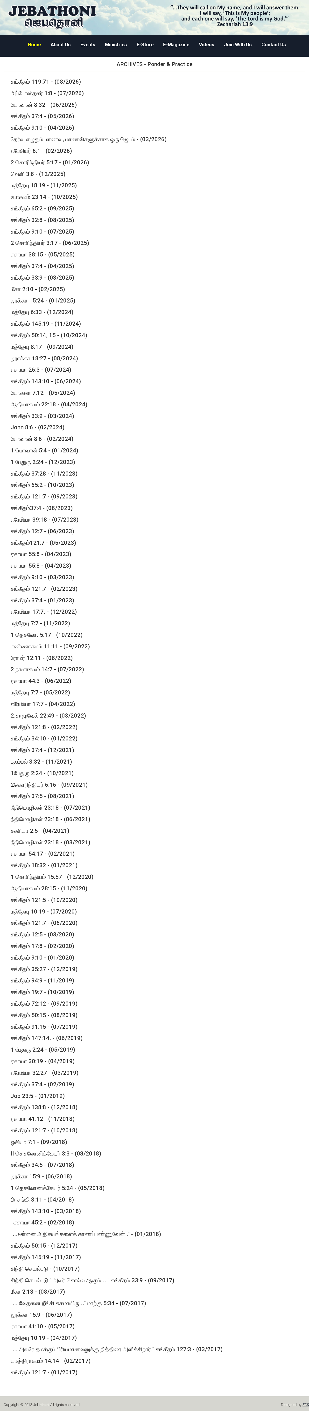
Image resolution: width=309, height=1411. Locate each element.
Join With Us (238, 44)
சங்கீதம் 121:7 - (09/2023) (44, 496)
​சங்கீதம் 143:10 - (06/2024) (46, 381)
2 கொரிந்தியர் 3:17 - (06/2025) (50, 243)
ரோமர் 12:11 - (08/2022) (42, 658)
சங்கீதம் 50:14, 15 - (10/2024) (49, 335)
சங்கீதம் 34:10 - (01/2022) (44, 738)
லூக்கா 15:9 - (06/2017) (41, 1314)
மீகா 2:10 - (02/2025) (38, 289)
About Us (60, 44)
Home (34, 44)
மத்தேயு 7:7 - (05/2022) (40, 692)
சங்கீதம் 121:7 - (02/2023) (44, 588)
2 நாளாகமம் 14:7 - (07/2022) (47, 669)
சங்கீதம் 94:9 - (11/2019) (42, 980)
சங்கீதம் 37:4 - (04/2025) (42, 266)
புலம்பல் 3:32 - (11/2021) (41, 761)
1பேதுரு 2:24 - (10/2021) (42, 773)
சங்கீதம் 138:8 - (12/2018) (44, 1107)
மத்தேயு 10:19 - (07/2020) (44, 911)
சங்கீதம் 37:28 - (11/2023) (44, 473)
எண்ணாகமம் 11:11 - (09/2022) (50, 646)
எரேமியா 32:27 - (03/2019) (44, 1072)
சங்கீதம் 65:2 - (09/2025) (42, 208)
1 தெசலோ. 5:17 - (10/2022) (47, 635)
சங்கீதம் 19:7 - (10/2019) (42, 992)
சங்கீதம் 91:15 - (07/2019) (44, 1026)
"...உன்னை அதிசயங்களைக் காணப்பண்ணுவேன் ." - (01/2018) (86, 1234)
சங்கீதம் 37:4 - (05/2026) (42, 116)
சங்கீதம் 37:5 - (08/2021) (42, 796)
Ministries (116, 44)
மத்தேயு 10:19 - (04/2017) (44, 1338)
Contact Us (273, 44)
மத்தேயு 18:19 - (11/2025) (44, 185)
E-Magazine (176, 44)
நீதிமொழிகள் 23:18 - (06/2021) (50, 819)
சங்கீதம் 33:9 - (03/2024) (42, 416)
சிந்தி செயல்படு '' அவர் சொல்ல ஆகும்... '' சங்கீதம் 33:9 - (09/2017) (92, 1280)
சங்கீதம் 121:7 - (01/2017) (44, 1372)
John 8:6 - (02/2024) (37, 427)
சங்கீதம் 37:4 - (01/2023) (42, 600)
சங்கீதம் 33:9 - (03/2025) (42, 277)
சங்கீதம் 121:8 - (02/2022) (44, 727)
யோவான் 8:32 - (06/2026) (44, 104)
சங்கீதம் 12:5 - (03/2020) (42, 934)
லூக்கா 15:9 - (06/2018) (41, 1176)
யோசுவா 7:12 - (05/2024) (43, 393)
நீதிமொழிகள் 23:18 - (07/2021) (50, 807)
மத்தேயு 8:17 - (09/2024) (42, 346)
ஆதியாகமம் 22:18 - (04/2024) (49, 404)
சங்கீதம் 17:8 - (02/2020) (42, 946)
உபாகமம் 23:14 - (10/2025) (44, 197)
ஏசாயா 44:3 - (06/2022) (41, 681)
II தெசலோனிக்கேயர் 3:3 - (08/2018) (56, 1153)
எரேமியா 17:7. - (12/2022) (44, 611)
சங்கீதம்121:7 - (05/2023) (43, 542)
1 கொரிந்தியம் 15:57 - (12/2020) (52, 876)
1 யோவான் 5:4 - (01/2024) (44, 450)
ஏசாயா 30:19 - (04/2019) (43, 1061)
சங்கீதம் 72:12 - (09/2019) (44, 1003)
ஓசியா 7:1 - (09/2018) (39, 1142)
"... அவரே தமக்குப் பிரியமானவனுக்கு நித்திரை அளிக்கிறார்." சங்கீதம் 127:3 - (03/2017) (117, 1349)
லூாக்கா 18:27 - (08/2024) (44, 358)
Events (87, 44)
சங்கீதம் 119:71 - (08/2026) (46, 81)
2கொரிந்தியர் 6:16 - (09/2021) (49, 784)
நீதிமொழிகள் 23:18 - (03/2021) (50, 842)
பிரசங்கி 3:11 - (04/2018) (42, 1199)
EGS (305, 1405)
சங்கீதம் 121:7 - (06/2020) (44, 923)
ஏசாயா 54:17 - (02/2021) (43, 853)
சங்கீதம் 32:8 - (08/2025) (42, 220)
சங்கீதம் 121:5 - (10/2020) (44, 900)
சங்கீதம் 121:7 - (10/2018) (44, 1130)
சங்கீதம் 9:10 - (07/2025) (42, 231)
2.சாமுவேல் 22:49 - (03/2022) (48, 715)
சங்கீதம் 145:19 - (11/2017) (46, 1257)
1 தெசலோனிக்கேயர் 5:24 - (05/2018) (58, 1188)
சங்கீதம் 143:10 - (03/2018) (46, 1211)
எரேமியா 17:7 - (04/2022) (43, 704)
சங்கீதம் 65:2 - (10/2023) (42, 485)
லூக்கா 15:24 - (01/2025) (43, 300)
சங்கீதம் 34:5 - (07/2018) (42, 1165)
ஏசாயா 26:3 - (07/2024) (41, 369)
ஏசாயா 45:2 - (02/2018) (42, 1222)
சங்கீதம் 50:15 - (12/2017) (44, 1245)
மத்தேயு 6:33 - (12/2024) (42, 312)
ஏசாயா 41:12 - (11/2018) (43, 1118)
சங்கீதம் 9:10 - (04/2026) (42, 127)
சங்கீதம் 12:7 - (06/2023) (42, 531)
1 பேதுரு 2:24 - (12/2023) (43, 462)
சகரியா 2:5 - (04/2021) (40, 830)
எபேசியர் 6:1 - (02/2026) (41, 151)
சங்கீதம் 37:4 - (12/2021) (42, 750)
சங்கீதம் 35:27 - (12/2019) (44, 969)
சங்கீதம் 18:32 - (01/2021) (44, 865)
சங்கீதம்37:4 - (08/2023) (42, 508)
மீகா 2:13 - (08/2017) (38, 1291)
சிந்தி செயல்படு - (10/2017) (45, 1268)
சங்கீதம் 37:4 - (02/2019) (42, 1084)
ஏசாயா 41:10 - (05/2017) (43, 1326)
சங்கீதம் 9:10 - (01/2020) (42, 957)
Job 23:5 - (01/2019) (38, 1096)
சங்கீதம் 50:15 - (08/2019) (44, 1015)
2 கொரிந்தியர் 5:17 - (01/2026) (50, 162)
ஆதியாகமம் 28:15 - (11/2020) (49, 888)
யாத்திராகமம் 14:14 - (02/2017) (51, 1360)
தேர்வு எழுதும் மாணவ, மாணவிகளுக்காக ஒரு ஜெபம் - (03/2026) (89, 139)
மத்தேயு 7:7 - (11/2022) (40, 623)
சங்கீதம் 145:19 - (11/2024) (46, 323)
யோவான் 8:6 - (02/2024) (42, 439)
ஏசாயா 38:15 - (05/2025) (43, 254)
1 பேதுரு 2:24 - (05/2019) (43, 1049)
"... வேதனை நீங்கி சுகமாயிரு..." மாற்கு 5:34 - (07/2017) (78, 1303)
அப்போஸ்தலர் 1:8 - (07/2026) (47, 93)
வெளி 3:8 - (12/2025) (38, 174)
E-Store (145, 44)
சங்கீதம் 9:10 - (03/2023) (42, 577)
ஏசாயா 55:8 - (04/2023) (41, 554)
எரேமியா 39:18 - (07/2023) (44, 519)
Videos (206, 44)
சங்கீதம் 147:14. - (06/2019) (47, 1038)
